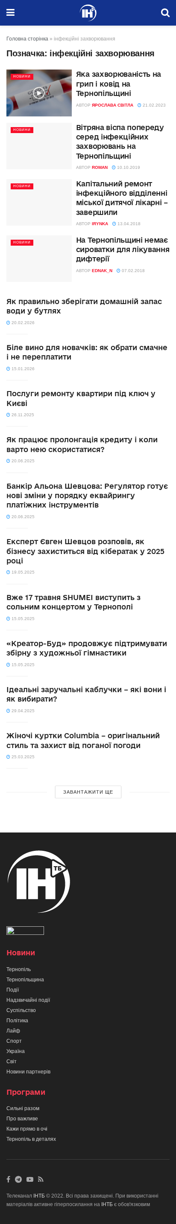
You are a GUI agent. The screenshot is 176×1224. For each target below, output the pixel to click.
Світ (11, 1061)
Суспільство (21, 1010)
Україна (15, 1051)
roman (100, 167)
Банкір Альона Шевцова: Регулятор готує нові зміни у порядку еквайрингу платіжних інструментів (87, 495)
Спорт (14, 1041)
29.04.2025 (22, 710)
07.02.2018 (132, 270)
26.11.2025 (22, 414)
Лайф (13, 1031)
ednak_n (102, 270)
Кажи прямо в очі (26, 1129)
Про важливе (22, 1119)
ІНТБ (39, 1196)
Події (12, 990)
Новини (22, 76)
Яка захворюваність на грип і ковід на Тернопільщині (118, 83)
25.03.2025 (22, 756)
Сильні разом (22, 1108)
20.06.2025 (22, 460)
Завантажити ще (88, 792)
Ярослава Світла (112, 105)
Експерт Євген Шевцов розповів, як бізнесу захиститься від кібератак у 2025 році (85, 551)
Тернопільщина (25, 980)
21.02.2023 (153, 105)
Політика (17, 1021)
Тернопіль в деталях (31, 1139)
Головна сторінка (27, 39)
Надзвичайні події (28, 1000)
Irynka (100, 223)
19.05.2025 (22, 572)
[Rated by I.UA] (25, 932)
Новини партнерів (28, 1072)
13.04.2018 (128, 223)
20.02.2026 (22, 322)
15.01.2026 (22, 368)
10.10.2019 (128, 167)
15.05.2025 (22, 618)
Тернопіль (18, 969)
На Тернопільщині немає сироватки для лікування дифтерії (123, 249)
